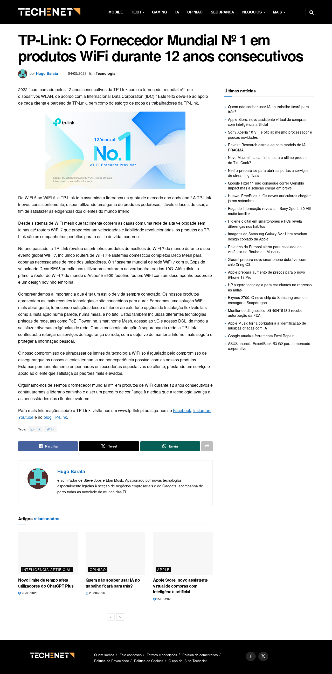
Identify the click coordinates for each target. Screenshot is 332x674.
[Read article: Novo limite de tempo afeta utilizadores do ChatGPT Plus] (48, 553)
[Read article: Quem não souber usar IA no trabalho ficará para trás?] (115, 553)
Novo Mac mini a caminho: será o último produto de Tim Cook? (268, 160)
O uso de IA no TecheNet (188, 660)
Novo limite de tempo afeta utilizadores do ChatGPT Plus (46, 583)
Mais (277, 11)
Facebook (182, 410)
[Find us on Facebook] (251, 656)
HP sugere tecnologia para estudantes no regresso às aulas (270, 287)
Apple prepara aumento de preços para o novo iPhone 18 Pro (266, 274)
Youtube (25, 417)
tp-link (35, 429)
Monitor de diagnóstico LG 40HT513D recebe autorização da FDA (265, 313)
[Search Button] (311, 11)
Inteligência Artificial (46, 569)
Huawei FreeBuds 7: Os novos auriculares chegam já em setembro (270, 198)
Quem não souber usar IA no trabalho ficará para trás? (113, 583)
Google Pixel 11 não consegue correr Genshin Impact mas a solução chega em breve (266, 185)
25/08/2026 (29, 593)
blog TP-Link (55, 417)
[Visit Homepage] (49, 12)
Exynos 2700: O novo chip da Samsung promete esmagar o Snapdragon (268, 300)
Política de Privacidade (111, 660)
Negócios (252, 11)
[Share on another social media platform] (207, 446)
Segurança (222, 11)
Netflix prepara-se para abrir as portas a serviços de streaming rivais (268, 173)
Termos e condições (162, 654)
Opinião (195, 11)
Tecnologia (105, 73)
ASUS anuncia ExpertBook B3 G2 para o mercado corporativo (269, 346)
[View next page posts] (120, 617)
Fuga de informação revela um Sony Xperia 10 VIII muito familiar (269, 211)
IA (177, 11)
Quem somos (104, 654)
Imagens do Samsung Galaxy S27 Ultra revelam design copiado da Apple (267, 236)
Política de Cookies (148, 660)
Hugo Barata (47, 73)
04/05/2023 (77, 73)
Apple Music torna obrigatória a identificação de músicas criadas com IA (267, 325)
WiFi (50, 429)
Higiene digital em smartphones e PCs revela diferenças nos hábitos (265, 223)
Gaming (159, 11)
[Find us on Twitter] (263, 656)
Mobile (115, 11)
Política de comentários (200, 654)
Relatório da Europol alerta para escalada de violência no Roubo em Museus (265, 249)
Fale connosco (131, 654)
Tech (136, 11)
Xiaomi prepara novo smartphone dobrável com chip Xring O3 (267, 262)
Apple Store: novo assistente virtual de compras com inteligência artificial (180, 586)
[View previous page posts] (111, 617)
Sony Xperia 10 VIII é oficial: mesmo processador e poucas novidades (270, 134)
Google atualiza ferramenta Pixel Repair (261, 335)
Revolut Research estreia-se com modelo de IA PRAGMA (267, 147)
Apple (163, 569)
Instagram (202, 410)
